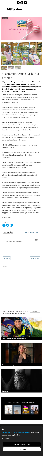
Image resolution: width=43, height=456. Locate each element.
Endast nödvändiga (22, 444)
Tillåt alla (22, 449)
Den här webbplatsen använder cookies (16, 432)
